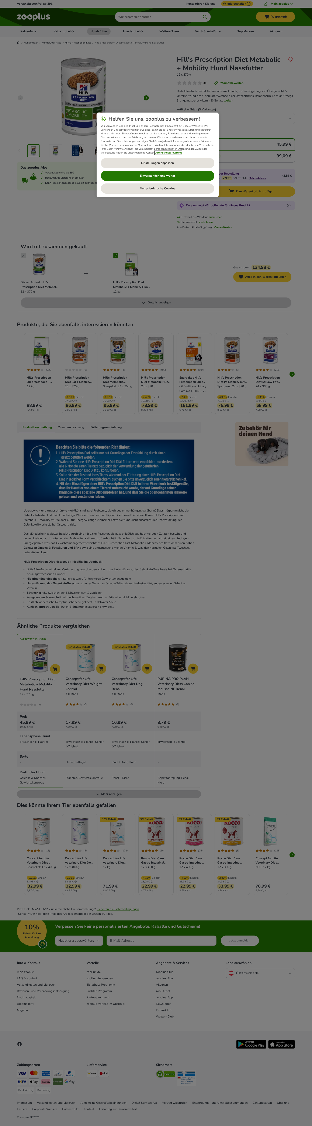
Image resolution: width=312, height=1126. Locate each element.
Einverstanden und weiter (157, 176)
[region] (158, 155)
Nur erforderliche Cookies (157, 188)
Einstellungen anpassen (157, 163)
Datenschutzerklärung (168, 152)
